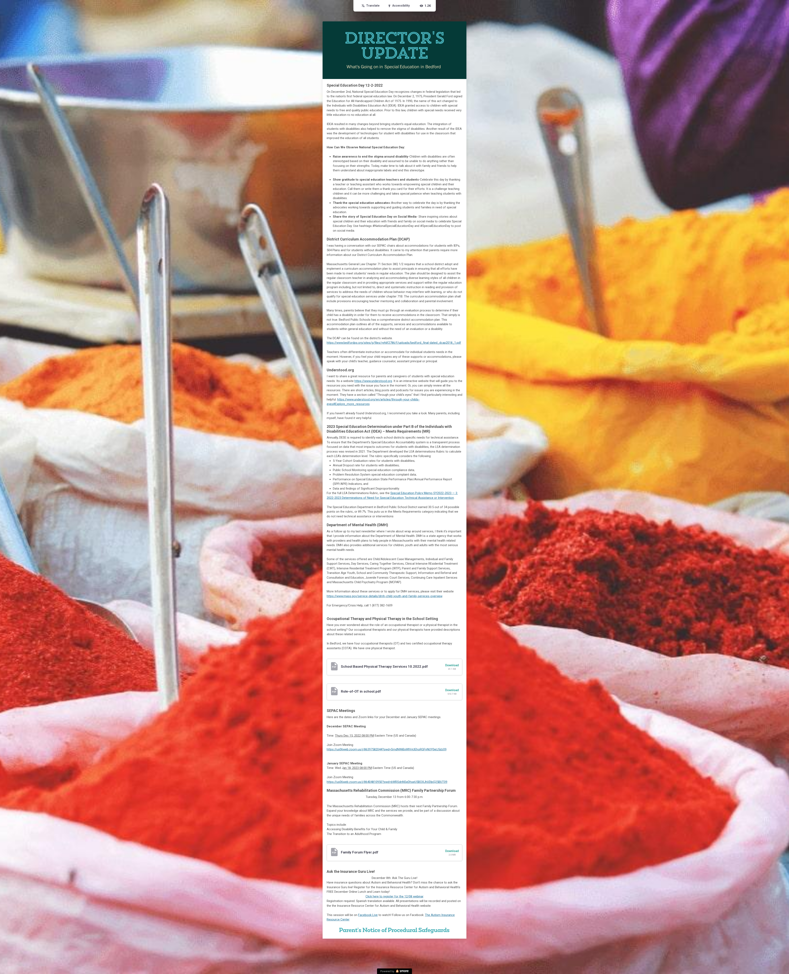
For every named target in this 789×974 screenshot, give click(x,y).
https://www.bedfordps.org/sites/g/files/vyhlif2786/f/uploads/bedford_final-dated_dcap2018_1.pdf (394, 343)
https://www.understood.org (373, 381)
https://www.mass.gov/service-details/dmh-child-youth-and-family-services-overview (384, 596)
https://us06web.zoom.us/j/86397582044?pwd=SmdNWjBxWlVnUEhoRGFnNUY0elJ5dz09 (386, 749)
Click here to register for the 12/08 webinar (394, 896)
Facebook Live (368, 915)
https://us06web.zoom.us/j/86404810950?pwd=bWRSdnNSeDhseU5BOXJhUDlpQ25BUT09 (387, 782)
